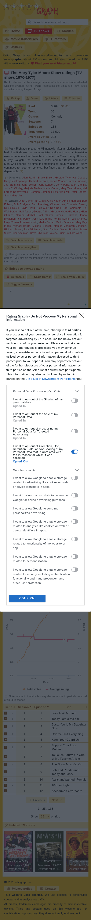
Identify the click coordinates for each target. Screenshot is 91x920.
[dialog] (45, 460)
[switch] (74, 401)
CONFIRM (27, 598)
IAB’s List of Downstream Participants (51, 378)
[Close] (83, 317)
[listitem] (45, 391)
